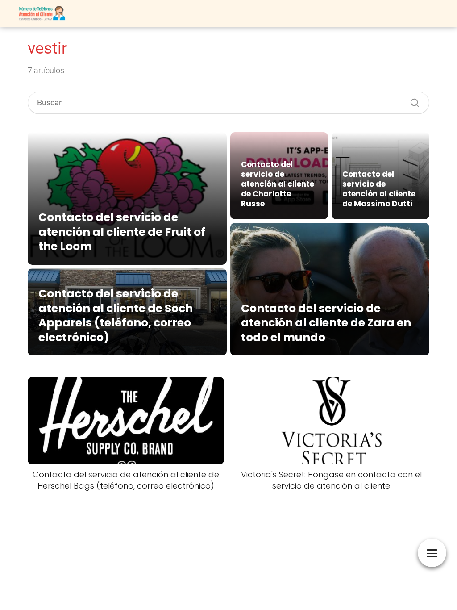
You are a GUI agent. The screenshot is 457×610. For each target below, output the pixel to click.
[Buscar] (411, 100)
